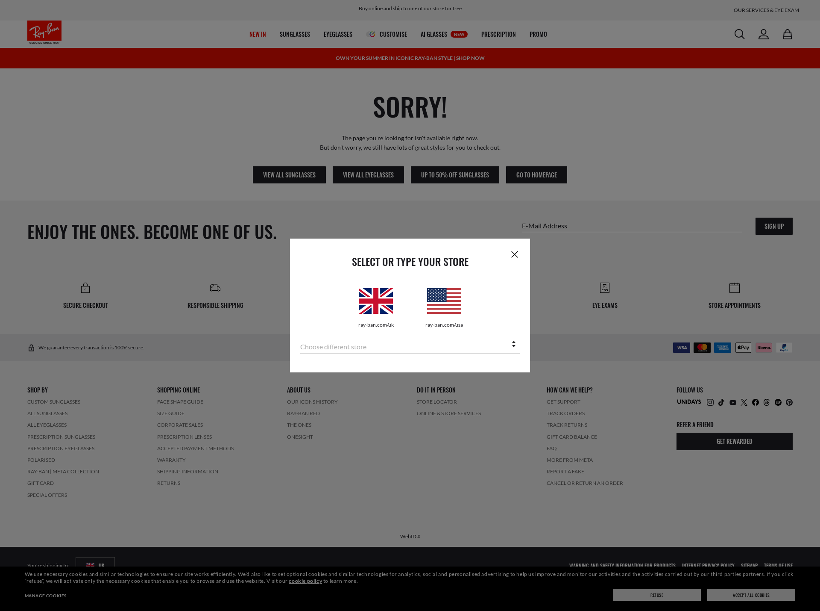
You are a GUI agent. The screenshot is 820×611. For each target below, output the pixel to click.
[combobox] (410, 345)
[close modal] (515, 254)
